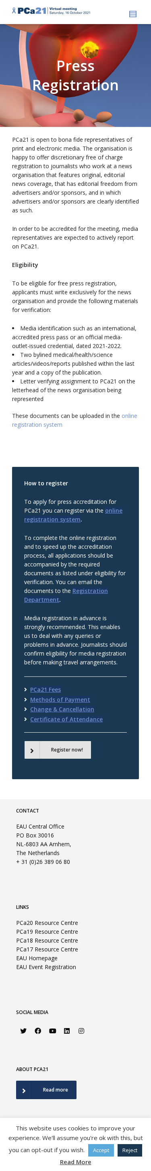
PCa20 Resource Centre (47, 923)
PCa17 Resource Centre (47, 949)
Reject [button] (129, 1150)
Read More (75, 1162)
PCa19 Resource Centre (47, 931)
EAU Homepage (37, 958)
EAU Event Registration (46, 967)
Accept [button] (101, 1150)
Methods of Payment (60, 699)
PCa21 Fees (45, 689)
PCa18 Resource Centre (47, 940)
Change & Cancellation (62, 709)
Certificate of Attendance (66, 719)
